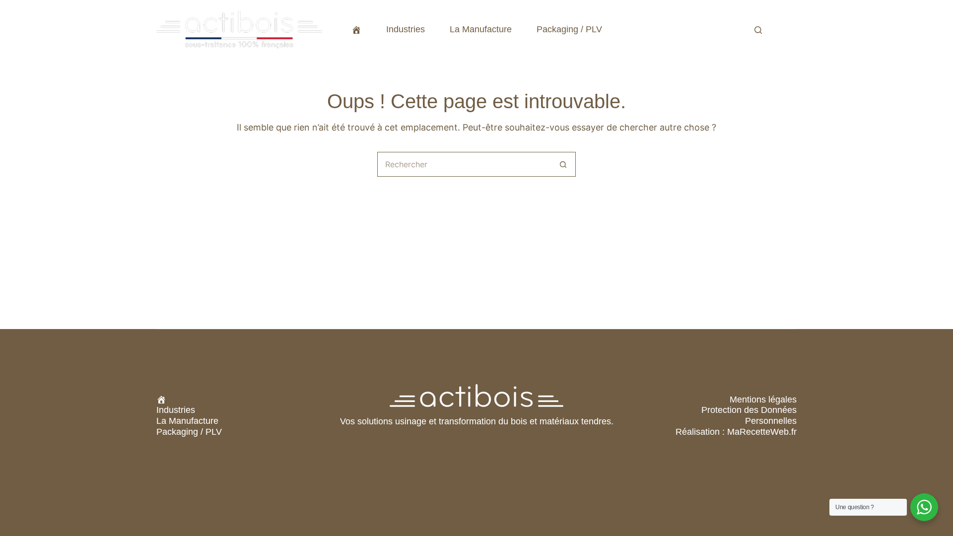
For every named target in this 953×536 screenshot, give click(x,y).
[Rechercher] (758, 30)
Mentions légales (763, 399)
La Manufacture (481, 29)
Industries (405, 29)
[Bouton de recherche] (563, 164)
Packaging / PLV (569, 29)
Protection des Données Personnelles (749, 415)
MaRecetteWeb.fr (762, 432)
